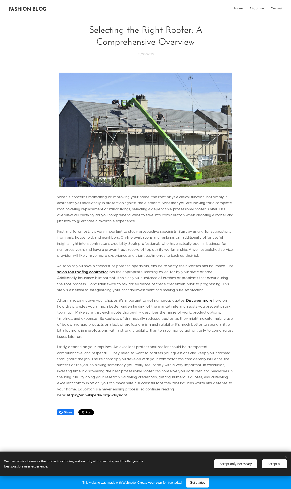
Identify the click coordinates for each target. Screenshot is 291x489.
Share (68, 412)
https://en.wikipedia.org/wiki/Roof (97, 395)
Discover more (199, 300)
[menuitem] (239, 8)
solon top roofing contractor (82, 272)
